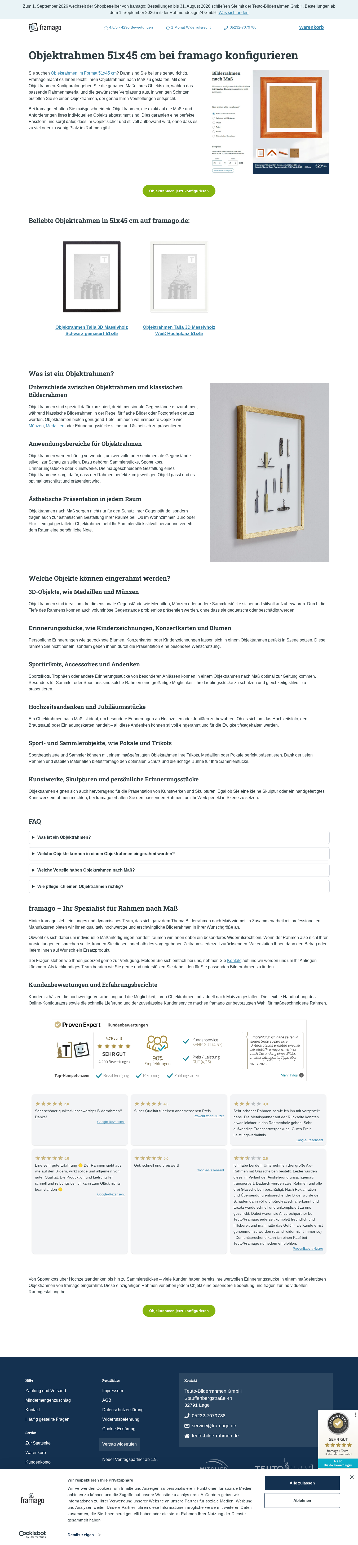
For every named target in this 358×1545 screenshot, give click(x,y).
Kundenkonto (38, 1462)
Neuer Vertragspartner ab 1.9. (130, 1459)
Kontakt (234, 960)
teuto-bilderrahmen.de (215, 1435)
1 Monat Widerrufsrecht (191, 27)
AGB (106, 1400)
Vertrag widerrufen (119, 1444)
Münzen (36, 426)
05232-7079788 (243, 27)
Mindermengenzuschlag (48, 1400)
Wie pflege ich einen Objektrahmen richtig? (80, 886)
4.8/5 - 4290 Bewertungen (131, 27)
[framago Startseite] (45, 27)
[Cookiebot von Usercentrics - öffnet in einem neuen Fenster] (32, 1535)
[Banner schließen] (352, 1477)
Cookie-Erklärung (118, 1429)
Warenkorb (313, 27)
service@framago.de (214, 1425)
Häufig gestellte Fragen (47, 1419)
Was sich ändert (234, 12)
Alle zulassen (302, 1483)
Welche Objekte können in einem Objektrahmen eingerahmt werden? (106, 853)
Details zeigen (81, 1535)
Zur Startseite (38, 1443)
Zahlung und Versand (45, 1390)
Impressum (112, 1390)
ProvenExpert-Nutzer (209, 1116)
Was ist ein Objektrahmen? (64, 837)
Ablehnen (302, 1500)
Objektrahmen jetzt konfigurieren (179, 191)
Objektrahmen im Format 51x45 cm (84, 73)
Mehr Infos (289, 1075)
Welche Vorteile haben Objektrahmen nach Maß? (86, 870)
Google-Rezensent (111, 1122)
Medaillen (55, 426)
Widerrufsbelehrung (120, 1419)
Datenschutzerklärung (123, 1410)
